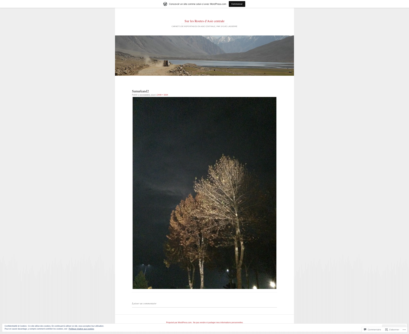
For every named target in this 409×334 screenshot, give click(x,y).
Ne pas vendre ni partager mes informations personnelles (218, 322)
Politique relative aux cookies (81, 329)
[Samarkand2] (204, 193)
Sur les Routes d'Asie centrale (204, 21)
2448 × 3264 (162, 95)
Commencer (237, 4)
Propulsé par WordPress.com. (179, 322)
